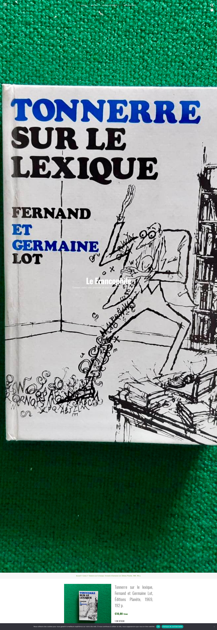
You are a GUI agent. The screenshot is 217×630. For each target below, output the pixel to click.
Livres (85, 576)
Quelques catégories (109, 5)
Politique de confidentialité (172, 626)
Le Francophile (108, 280)
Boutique (94, 5)
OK (158, 626)
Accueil (84, 5)
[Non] (214, 626)
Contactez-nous (130, 5)
